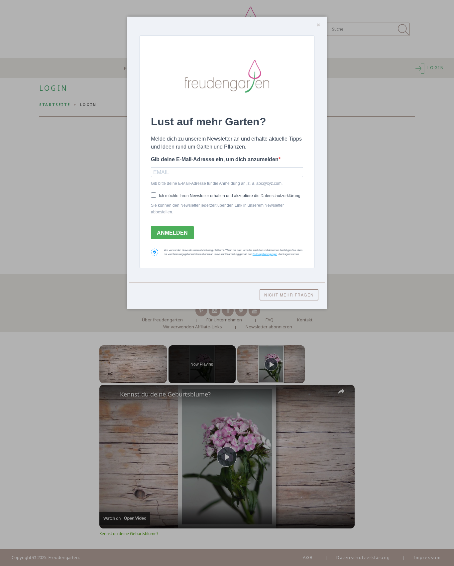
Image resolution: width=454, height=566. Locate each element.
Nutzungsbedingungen (265, 254)
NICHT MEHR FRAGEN (289, 294)
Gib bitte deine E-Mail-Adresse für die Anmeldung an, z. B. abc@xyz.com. (217, 183)
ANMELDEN (172, 233)
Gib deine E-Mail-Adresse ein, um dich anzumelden (215, 159)
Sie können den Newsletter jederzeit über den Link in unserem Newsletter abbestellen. (217, 208)
